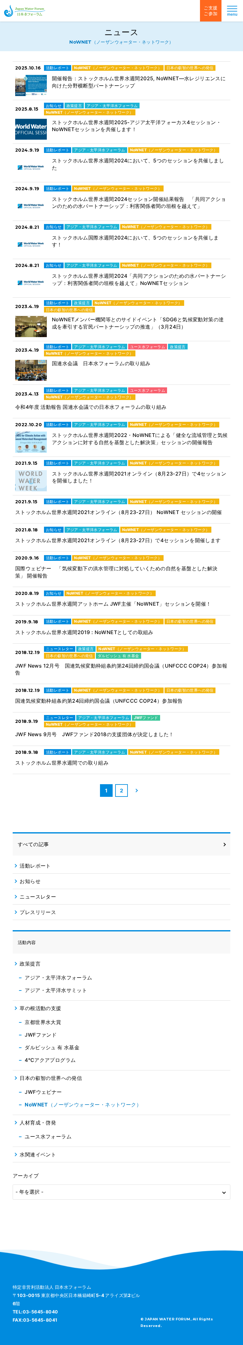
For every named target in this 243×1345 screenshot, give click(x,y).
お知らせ (30, 881)
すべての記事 (33, 844)
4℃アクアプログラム (50, 1060)
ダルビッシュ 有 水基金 (52, 1047)
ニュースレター (38, 897)
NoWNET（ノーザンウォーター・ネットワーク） (83, 1104)
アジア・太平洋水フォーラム (58, 977)
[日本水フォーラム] (25, 10)
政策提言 (30, 963)
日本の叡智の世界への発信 (51, 1078)
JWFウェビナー (43, 1092)
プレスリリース (38, 912)
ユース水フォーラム (48, 1136)
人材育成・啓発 (38, 1122)
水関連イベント (38, 1154)
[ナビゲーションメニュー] (232, 10)
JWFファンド (41, 1035)
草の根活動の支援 (40, 1008)
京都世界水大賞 (43, 1022)
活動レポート (35, 866)
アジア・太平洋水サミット (56, 990)
